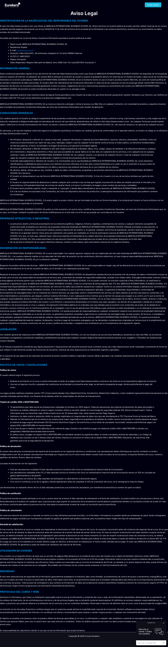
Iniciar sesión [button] (153, 5)
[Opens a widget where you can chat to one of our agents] (151, 633)
